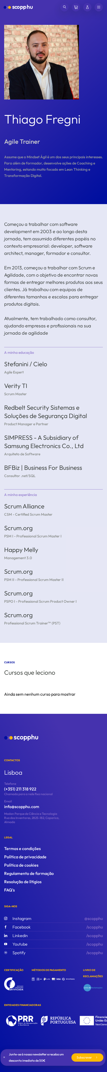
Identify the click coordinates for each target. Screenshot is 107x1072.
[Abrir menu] (99, 7)
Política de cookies (21, 865)
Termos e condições (22, 848)
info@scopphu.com (21, 806)
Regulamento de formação (29, 873)
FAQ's (9, 890)
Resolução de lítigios (23, 881)
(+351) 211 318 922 (20, 789)
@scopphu (57, 918)
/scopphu (57, 927)
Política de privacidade (25, 856)
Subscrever (84, 1057)
